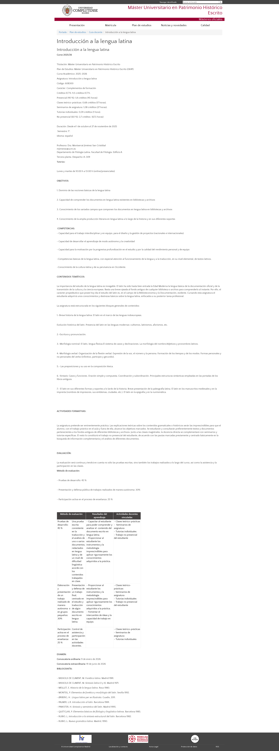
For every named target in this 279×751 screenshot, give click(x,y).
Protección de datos (189, 747)
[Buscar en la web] (220, 2)
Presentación (77, 25)
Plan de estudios (141, 25)
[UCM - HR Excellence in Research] (81, 738)
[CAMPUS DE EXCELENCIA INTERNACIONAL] (138, 738)
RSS (217, 747)
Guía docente (95, 32)
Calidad (205, 25)
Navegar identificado (168, 2)
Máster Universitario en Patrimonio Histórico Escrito (175, 10)
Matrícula (110, 25)
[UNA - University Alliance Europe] (195, 738)
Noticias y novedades (173, 25)
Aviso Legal (153, 747)
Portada (63, 32)
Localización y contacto (118, 747)
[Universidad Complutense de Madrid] (80, 10)
